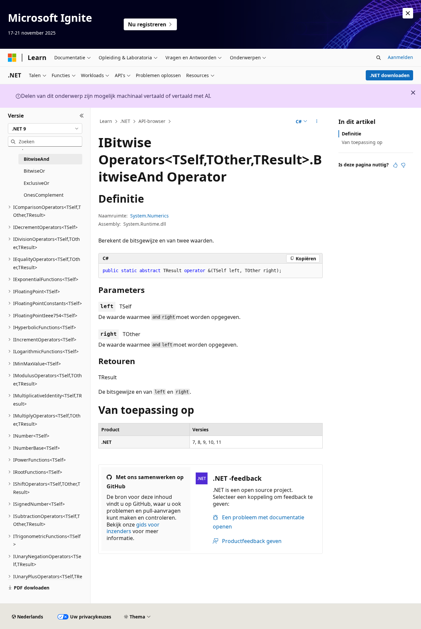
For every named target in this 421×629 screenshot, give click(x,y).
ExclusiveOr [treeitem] (36, 183)
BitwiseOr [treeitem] (34, 171)
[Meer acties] (317, 121)
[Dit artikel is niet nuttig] (403, 165)
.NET (125, 121)
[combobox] (45, 128)
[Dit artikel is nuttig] (395, 165)
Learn (106, 121)
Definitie (351, 133)
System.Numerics (149, 216)
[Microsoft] (12, 57)
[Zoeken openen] (378, 58)
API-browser (151, 121)
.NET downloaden (389, 75)
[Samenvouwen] (81, 115)
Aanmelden (400, 57)
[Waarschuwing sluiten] (408, 13)
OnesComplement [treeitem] (43, 195)
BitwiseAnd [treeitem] (36, 159)
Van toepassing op (362, 142)
